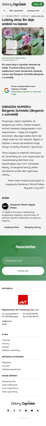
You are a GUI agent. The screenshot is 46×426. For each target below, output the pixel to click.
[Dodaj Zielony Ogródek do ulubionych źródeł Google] (8, 410)
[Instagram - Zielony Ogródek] (20, 410)
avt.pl (4, 324)
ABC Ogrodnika (16, 10)
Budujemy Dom (9, 381)
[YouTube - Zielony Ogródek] (31, 410)
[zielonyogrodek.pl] (3, 16)
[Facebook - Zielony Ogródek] (14, 410)
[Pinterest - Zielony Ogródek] (25, 410)
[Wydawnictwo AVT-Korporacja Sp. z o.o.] (23, 300)
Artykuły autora (11, 227)
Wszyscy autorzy (33, 227)
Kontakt (5, 347)
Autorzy (5, 343)
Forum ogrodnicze (10, 388)
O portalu (6, 340)
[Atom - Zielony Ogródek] (37, 410)
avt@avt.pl (7, 321)
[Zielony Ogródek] (23, 403)
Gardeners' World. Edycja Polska (14, 58)
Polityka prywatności (11, 369)
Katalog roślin (33, 10)
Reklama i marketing (11, 350)
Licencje (5, 366)
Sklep (36, 4)
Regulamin (6, 362)
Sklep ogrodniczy (10, 391)
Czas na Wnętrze (9, 385)
